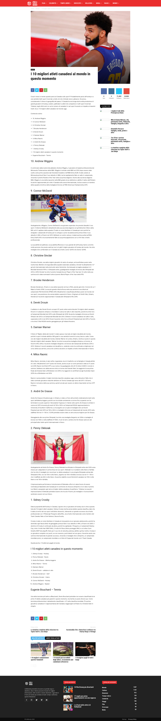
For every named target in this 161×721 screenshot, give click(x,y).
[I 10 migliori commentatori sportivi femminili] (41, 649)
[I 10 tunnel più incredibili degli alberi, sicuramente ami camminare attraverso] (63, 649)
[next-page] (35, 666)
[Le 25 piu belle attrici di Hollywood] (68, 707)
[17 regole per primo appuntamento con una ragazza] (68, 698)
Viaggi (106, 3)
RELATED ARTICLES (38, 638)
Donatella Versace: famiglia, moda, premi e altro (119, 130)
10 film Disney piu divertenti (84, 687)
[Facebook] (32, 90)
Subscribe (126, 89)
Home (32, 8)
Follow (111, 89)
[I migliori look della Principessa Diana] (104, 113)
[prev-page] (32, 666)
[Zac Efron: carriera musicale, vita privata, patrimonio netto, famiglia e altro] (104, 140)
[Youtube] (46, 700)
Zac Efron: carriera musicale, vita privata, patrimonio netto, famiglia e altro (120, 140)
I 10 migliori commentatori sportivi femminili (40, 659)
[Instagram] (31, 700)
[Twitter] (37, 90)
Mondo (115, 3)
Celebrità (52, 3)
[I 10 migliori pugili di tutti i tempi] (85, 649)
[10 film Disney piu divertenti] (68, 689)
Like (104, 89)
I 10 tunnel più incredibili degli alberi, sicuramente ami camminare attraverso (63, 660)
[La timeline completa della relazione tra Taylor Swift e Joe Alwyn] (104, 150)
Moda (98, 3)
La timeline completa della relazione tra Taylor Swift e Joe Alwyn (44, 631)
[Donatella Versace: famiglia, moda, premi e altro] (104, 131)
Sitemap (124, 719)
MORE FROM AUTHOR (53, 638)
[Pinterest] (41, 90)
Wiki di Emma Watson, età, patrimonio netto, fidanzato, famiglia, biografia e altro (120, 122)
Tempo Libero (65, 3)
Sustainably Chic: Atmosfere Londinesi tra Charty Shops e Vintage (81, 631)
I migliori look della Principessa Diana (117, 112)
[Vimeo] (41, 700)
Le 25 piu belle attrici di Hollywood (82, 706)
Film (43, 3)
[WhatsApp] (45, 90)
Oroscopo (77, 3)
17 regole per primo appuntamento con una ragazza (85, 697)
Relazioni (88, 3)
